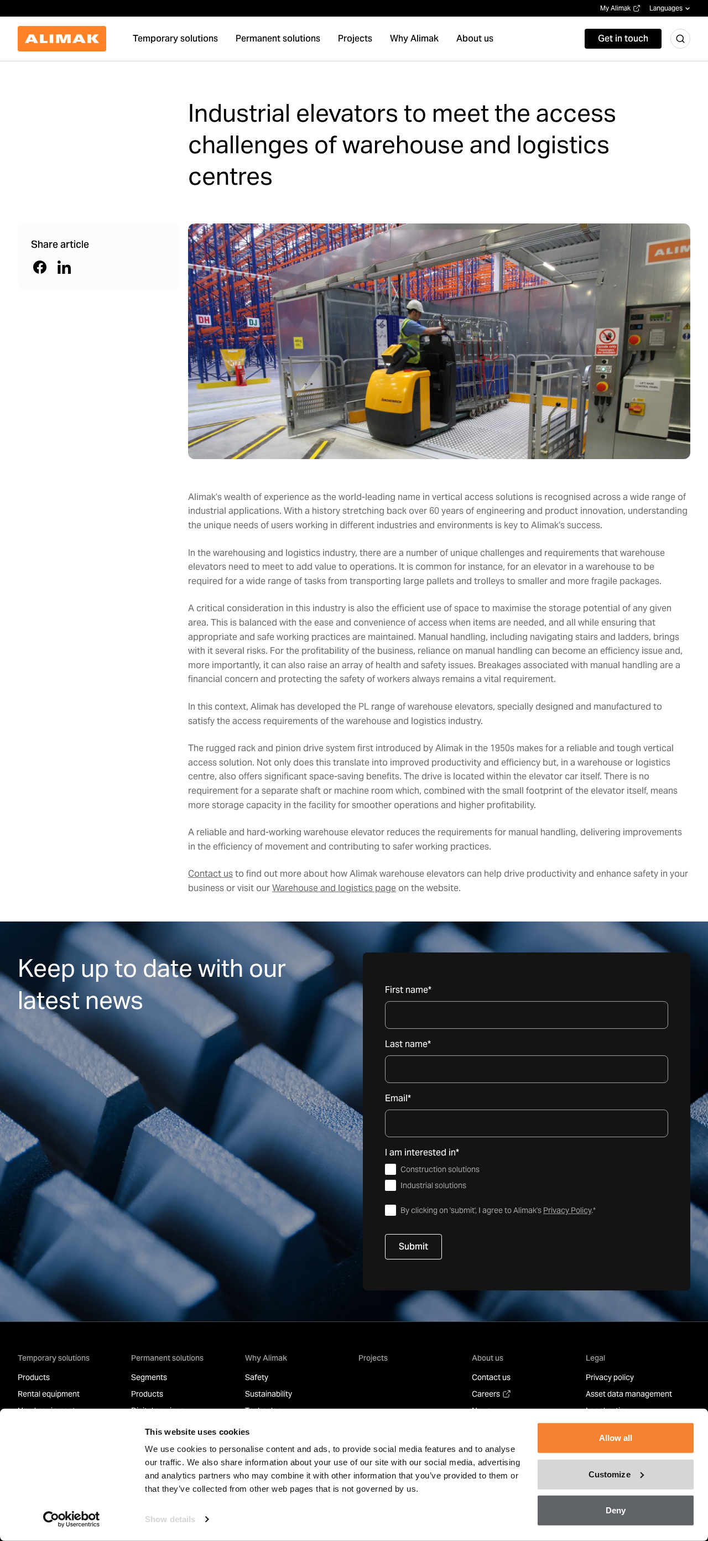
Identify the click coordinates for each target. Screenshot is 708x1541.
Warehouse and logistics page (334, 888)
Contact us (210, 873)
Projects (373, 1358)
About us (487, 1358)
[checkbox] (526, 1177)
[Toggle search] (680, 39)
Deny (616, 1510)
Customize (610, 1473)
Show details (170, 1519)
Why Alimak (266, 1358)
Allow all (616, 1438)
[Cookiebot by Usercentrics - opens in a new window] (71, 1519)
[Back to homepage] (62, 38)
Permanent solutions (167, 1358)
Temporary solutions (54, 1358)
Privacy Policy (567, 1210)
